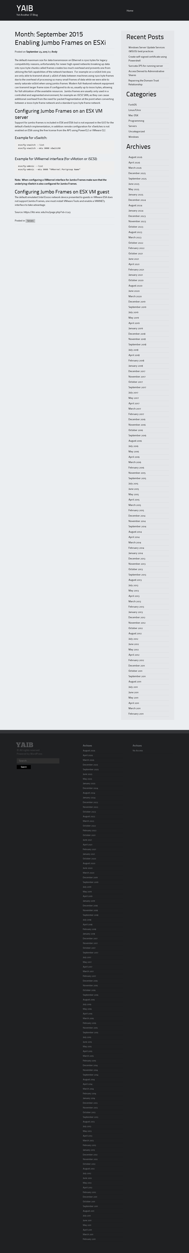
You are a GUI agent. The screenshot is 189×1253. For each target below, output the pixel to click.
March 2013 (135, 601)
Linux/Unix (135, 110)
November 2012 (137, 623)
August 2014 (135, 532)
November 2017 (137, 377)
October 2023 (136, 227)
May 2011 (133, 698)
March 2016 (135, 462)
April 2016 (134, 457)
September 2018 (137, 344)
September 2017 (137, 387)
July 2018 (133, 350)
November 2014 (137, 521)
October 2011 (135, 671)
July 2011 (133, 687)
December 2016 (137, 419)
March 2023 (135, 237)
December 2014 (137, 516)
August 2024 (135, 205)
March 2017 (135, 409)
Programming (136, 121)
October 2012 (136, 628)
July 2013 (133, 585)
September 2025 (138, 179)
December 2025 (137, 173)
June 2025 (134, 184)
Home (130, 11)
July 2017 (133, 393)
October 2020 (136, 280)
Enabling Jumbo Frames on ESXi (60, 43)
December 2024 (137, 200)
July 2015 (133, 484)
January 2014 (136, 553)
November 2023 (137, 221)
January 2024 (136, 211)
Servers (30, 221)
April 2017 (134, 403)
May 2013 (134, 591)
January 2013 (136, 612)
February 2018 (136, 361)
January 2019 (136, 328)
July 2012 (133, 639)
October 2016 (136, 430)
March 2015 (135, 505)
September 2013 (137, 575)
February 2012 (136, 660)
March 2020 (135, 296)
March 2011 (135, 708)
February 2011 (136, 714)
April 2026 (134, 163)
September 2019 (137, 307)
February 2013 (136, 607)
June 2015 (134, 489)
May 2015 (134, 494)
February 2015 (136, 510)
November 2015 (137, 473)
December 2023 (137, 216)
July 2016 (133, 446)
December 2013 (137, 559)
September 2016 (137, 435)
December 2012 (137, 617)
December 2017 (137, 371)
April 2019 (134, 323)
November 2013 (137, 564)
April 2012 (134, 655)
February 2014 (136, 548)
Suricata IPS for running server (146, 66)
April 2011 (134, 703)
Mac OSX (133, 115)
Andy (54, 52)
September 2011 (137, 676)
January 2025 (136, 195)
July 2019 (133, 312)
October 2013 (136, 569)
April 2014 (134, 537)
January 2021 (136, 275)
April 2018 (134, 355)
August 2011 (135, 682)
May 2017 (134, 398)
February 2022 (136, 248)
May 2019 (134, 318)
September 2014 (137, 526)
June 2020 (134, 291)
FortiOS (133, 105)
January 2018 (136, 366)
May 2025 (134, 189)
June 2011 (133, 692)
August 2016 (135, 441)
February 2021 (136, 270)
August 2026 (135, 157)
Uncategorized (137, 131)
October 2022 (136, 243)
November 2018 (137, 339)
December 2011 (137, 666)
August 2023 (135, 232)
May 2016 (134, 452)
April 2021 (134, 264)
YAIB (24, 9)
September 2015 (137, 478)
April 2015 (134, 500)
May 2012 (134, 650)
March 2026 (135, 168)
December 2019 (137, 302)
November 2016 (137, 425)
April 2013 (134, 596)
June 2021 (134, 259)
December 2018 (137, 334)
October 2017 (136, 382)
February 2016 (136, 468)
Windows (134, 137)
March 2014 (135, 542)
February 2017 (136, 414)
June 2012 (134, 644)
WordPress (36, 754)
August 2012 (135, 633)
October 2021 (136, 254)
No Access (138, 751)
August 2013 (135, 580)
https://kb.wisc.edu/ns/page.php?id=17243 (47, 212)
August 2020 (135, 286)
